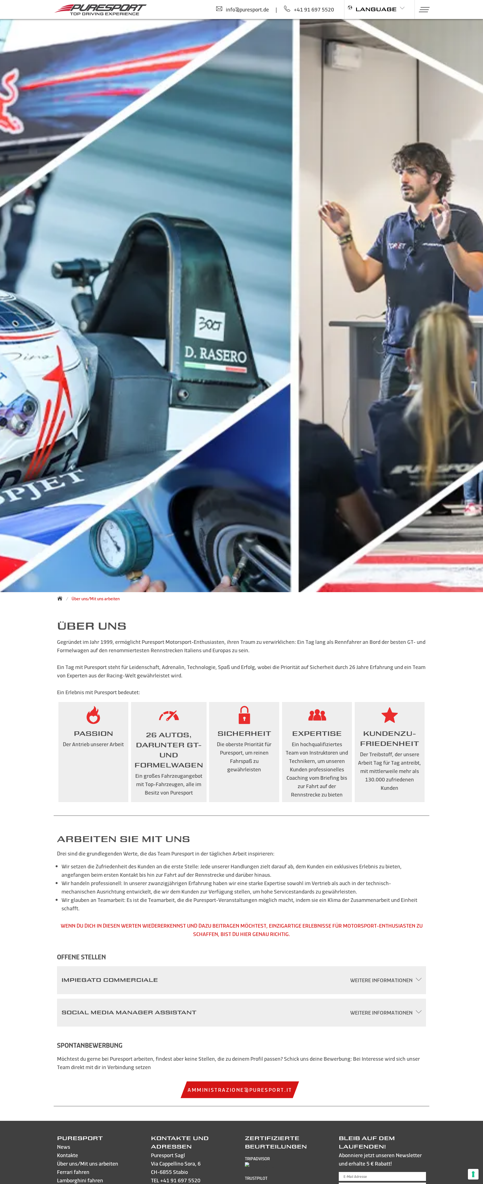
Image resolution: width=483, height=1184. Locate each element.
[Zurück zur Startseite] (61, 598)
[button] (422, 9)
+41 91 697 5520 (180, 1180)
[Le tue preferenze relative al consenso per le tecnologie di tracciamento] (473, 1174)
